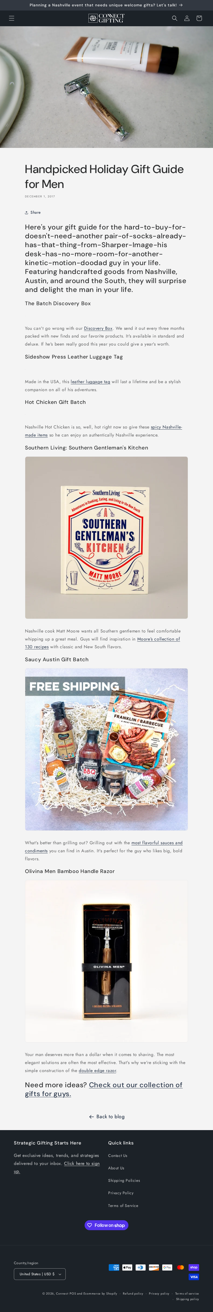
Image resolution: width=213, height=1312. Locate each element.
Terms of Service (123, 1205)
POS (73, 1293)
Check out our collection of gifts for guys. (104, 1089)
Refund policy (133, 1293)
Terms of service (187, 1293)
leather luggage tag (90, 381)
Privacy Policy (120, 1193)
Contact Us (118, 1155)
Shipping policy (187, 1299)
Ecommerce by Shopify (100, 1293)
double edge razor (97, 1070)
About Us (116, 1168)
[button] (12, 18)
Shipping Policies (124, 1180)
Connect (62, 1293)
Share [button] (36, 212)
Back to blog (111, 1116)
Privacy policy (159, 1293)
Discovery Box (98, 328)
